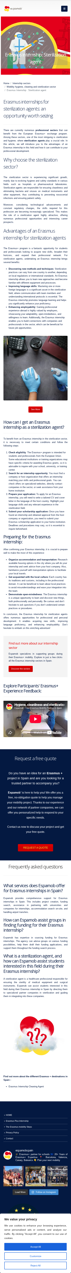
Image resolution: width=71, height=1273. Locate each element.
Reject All (35, 1265)
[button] (64, 9)
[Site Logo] (12, 9)
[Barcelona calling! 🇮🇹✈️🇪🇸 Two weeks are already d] (35, 1176)
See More (35, 409)
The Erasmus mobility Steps (19, 1127)
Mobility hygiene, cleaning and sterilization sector (31, 86)
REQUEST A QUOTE (35, 847)
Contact (9, 1138)
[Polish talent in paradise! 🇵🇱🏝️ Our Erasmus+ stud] (13, 1176)
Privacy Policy (12, 1132)
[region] (35, 1243)
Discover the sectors (20, 669)
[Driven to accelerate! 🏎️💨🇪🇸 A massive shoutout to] (57, 1176)
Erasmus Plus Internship (17, 1121)
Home (6, 83)
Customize (35, 1256)
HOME (9, 1115)
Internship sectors (22, 83)
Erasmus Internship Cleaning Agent (26, 1086)
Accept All (35, 1246)
